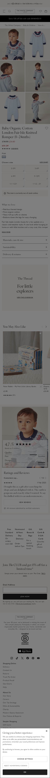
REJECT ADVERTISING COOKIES (15, 766)
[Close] (46, 731)
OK (25, 772)
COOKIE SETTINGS (25, 759)
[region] (25, 753)
